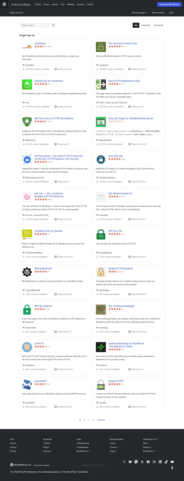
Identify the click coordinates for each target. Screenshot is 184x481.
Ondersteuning (83, 443)
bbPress (147, 447)
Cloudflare (40, 43)
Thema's (46, 443)
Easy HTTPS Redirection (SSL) (124, 81)
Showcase (47, 439)
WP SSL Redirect (43, 306)
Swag (113, 451)
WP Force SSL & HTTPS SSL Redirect (54, 118)
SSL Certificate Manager (121, 306)
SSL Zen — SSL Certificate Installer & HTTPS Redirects (49, 195)
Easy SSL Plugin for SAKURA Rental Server (130, 118)
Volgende (101, 420)
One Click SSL (115, 156)
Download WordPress (169, 4)
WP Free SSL (115, 231)
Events (113, 443)
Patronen (47, 451)
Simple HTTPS (115, 381)
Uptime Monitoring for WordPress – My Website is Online (126, 345)
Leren (79, 439)
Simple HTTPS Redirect (120, 268)
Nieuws (13, 443)
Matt (146, 443)
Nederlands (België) (41, 465)
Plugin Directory (16, 13)
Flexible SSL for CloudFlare (49, 81)
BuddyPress (149, 451)
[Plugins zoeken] (53, 25)
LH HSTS (39, 343)
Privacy (13, 451)
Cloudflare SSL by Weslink (48, 231)
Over (12, 439)
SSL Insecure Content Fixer (122, 43)
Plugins (46, 447)
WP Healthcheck (43, 268)
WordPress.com (150, 439)
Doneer (114, 447)
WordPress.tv (83, 451)
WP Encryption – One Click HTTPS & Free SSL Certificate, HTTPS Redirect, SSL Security (59, 157)
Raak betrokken (116, 439)
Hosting (13, 447)
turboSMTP (40, 381)
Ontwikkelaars (82, 447)
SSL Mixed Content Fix (120, 193)
